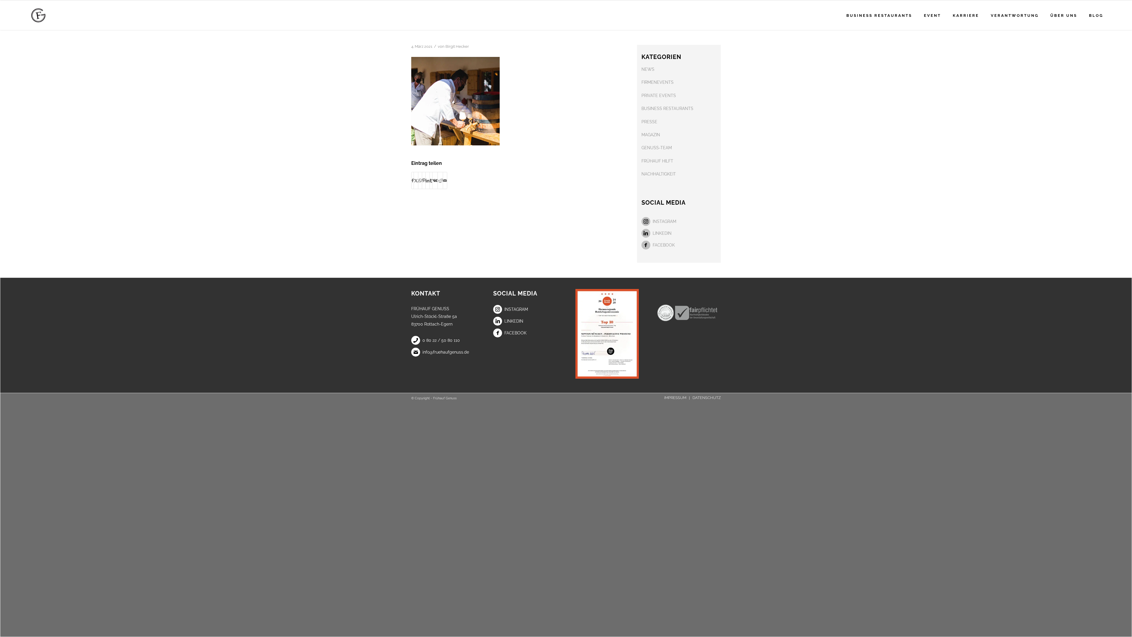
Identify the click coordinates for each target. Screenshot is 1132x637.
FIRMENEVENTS (657, 82)
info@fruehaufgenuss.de (445, 352)
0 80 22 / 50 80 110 (441, 340)
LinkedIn (662, 233)
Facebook (664, 245)
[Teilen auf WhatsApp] (420, 180)
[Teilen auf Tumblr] (431, 180)
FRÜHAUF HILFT (657, 161)
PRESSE (649, 121)
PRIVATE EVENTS (658, 95)
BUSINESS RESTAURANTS (667, 108)
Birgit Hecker (457, 46)
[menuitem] (879, 15)
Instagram (664, 221)
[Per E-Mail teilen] (445, 180)
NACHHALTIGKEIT (658, 174)
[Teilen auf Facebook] (413, 180)
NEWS (647, 69)
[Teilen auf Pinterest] (423, 180)
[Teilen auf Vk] (434, 180)
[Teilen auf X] (416, 180)
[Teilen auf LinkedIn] (428, 180)
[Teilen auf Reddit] (440, 180)
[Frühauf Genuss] (47, 15)
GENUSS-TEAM (656, 147)
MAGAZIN (650, 134)
